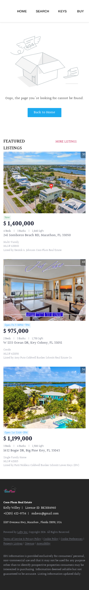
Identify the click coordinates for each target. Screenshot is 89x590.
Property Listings (13, 544)
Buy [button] (80, 11)
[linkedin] (15, 581)
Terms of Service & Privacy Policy (22, 539)
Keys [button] (62, 11)
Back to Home (44, 112)
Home (22, 11)
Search (42, 11)
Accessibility (43, 544)
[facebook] (5, 581)
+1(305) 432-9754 (14, 513)
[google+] (33, 581)
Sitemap (29, 544)
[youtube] (24, 581)
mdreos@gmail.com (45, 513)
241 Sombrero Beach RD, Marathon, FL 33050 (37, 235)
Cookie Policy (50, 539)
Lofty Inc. (22, 532)
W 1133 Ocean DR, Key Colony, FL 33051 (32, 343)
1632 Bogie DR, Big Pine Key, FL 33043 (31, 450)
